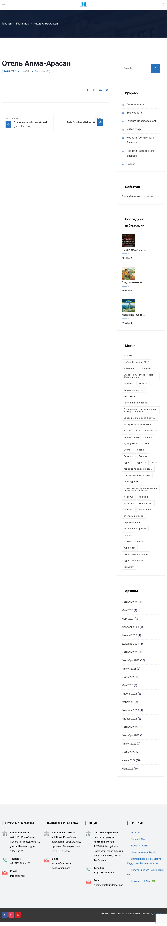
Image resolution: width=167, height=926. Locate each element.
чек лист (129, 567)
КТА (138, 430)
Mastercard (130, 368)
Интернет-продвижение (137, 424)
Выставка (129, 396)
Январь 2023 (129, 718)
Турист (128, 462)
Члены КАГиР (138, 839)
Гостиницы (23, 23)
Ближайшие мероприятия (137, 196)
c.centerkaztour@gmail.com (109, 885)
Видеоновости (135, 104)
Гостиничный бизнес (135, 403)
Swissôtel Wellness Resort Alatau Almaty (138, 376)
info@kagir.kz (17, 875)
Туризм (143, 456)
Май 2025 (127, 610)
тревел (128, 535)
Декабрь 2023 (130, 643)
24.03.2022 (10, 71)
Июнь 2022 (128, 760)
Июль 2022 (128, 752)
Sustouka (146, 368)
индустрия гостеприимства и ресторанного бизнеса (140, 489)
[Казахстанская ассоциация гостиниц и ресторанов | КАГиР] (83, 4)
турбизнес (130, 548)
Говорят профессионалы (142, 121)
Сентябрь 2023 (131, 660)
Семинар (129, 456)
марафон (129, 503)
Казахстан (151, 430)
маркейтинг (145, 503)
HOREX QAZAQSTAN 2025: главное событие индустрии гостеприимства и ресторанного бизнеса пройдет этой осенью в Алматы (134, 249)
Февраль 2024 (130, 627)
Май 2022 (127, 768)
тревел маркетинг (134, 541)
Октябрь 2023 (130, 652)
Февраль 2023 (130, 710)
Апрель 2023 (129, 693)
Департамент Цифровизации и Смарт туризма (140, 410)
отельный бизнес (133, 516)
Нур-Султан (130, 443)
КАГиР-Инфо (134, 129)
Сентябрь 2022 (131, 735)
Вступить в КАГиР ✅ (143, 881)
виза (154, 462)
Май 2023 (127, 685)
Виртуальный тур (133, 390)
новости (128, 509)
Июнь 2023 (128, 677)
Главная (7, 23)
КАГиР (127, 430)
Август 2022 (129, 743)
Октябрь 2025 (130, 602)
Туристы (141, 462)
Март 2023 (128, 702)
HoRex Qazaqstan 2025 (136, 362)
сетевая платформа (135, 528)
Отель (127, 450)
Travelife (128, 383)
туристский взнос (134, 560)
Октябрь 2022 (130, 727)
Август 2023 (129, 668)
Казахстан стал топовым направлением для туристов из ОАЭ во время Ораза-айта (134, 314)
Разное (131, 164)
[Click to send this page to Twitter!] (94, 90)
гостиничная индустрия (137, 475)
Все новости (134, 112)
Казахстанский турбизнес (138, 437)
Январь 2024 (129, 635)
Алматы (143, 383)
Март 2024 (128, 618)
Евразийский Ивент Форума (140, 418)
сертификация (132, 522)
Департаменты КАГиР (143, 852)
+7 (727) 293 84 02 (20, 863)
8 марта (128, 355)
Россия (140, 450)
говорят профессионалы (138, 469)
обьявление (145, 509)
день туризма (131, 481)
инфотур (129, 497)
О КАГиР (136, 832)
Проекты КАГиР (140, 845)
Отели (145, 443)
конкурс (143, 497)
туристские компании (136, 554)
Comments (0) (42, 71)
